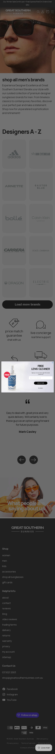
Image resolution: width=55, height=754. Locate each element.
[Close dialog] (52, 362)
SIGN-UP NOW (40, 383)
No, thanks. (40, 388)
